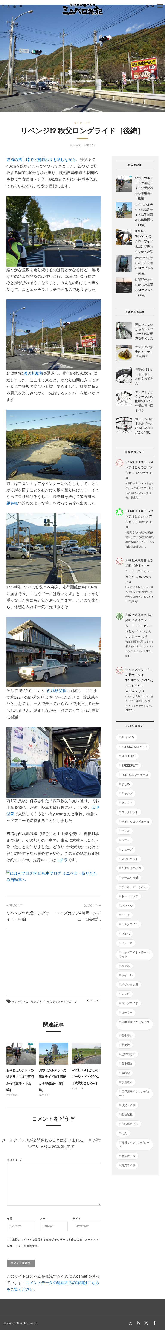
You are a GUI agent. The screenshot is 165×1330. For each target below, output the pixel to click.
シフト (125, 840)
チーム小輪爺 (129, 877)
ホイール (127, 975)
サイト (77, 1218)
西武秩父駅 (56, 691)
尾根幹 (125, 1044)
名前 (10, 1218)
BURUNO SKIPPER (134, 746)
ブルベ (125, 933)
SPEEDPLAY (129, 765)
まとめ (125, 784)
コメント (14, 1160)
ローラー (127, 1012)
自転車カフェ (129, 1123)
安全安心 (127, 1035)
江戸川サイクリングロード (134, 1094)
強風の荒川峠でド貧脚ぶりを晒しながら (41, 159)
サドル (125, 830)
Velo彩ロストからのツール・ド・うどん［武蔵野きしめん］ (85, 1076)
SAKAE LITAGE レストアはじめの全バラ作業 (139, 467)
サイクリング (82, 122)
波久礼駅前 (33, 373)
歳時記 (125, 1073)
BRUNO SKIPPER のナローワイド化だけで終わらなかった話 (144, 241)
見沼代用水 (128, 1156)
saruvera (142, 473)
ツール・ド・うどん (134, 887)
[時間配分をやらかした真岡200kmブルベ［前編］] (124, 286)
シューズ (127, 849)
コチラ (62, 860)
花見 (124, 1133)
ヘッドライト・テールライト (134, 954)
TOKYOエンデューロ (134, 774)
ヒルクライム (20, 1001)
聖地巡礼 (127, 1114)
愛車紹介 (127, 1063)
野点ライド (128, 1165)
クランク (127, 803)
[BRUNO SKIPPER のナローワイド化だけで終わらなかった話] (124, 238)
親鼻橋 (12, 503)
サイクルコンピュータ (135, 821)
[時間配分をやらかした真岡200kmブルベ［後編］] (124, 264)
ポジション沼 (129, 984)
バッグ (125, 915)
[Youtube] (14, 6)
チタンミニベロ (131, 868)
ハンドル (127, 905)
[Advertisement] (53, 959)
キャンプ (127, 793)
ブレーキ (127, 943)
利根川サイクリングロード (134, 1024)
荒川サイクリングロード (62, 1001)
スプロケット (129, 859)
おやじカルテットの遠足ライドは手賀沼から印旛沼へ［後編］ (144, 188)
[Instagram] (20, 6)
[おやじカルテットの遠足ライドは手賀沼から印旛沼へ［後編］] (124, 184)
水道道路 (127, 1082)
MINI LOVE (128, 756)
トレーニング (129, 896)
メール (44, 1218)
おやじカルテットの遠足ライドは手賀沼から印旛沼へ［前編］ (144, 215)
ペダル (125, 966)
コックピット (129, 812)
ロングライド (129, 1003)
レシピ (125, 994)
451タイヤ (127, 737)
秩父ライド (37, 1001)
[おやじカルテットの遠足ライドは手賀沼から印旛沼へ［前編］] (124, 211)
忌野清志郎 (128, 1054)
